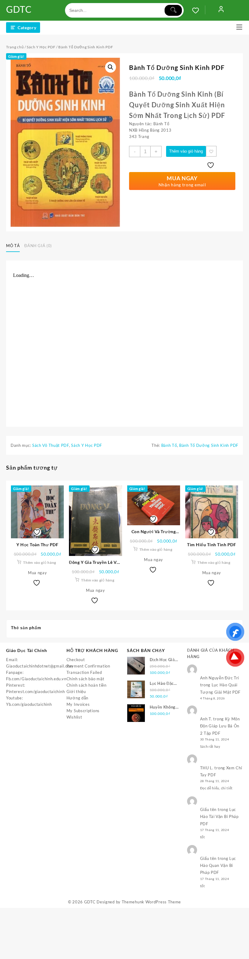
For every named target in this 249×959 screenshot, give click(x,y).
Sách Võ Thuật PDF (50, 445)
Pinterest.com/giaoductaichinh (35, 691)
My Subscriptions (83, 710)
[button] (110, 67)
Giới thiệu (76, 691)
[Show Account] (221, 10)
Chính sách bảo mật (85, 678)
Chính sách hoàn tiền (87, 685)
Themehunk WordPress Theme (151, 901)
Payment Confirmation (88, 666)
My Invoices (78, 704)
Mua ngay (37, 572)
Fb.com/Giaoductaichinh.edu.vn (36, 678)
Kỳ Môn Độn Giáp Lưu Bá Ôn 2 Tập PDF (220, 726)
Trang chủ (15, 47)
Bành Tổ (169, 445)
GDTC (19, 9)
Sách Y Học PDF (41, 47)
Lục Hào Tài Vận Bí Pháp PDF (219, 816)
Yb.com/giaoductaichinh (29, 704)
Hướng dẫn (77, 697)
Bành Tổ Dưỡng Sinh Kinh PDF (208, 445)
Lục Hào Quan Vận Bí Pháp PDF (218, 865)
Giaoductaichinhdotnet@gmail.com (39, 666)
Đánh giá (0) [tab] (38, 245)
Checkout (76, 659)
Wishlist (74, 717)
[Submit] (173, 10)
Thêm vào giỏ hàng (186, 151)
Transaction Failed (84, 672)
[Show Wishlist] (198, 10)
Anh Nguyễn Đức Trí (219, 677)
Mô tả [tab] (13, 245)
